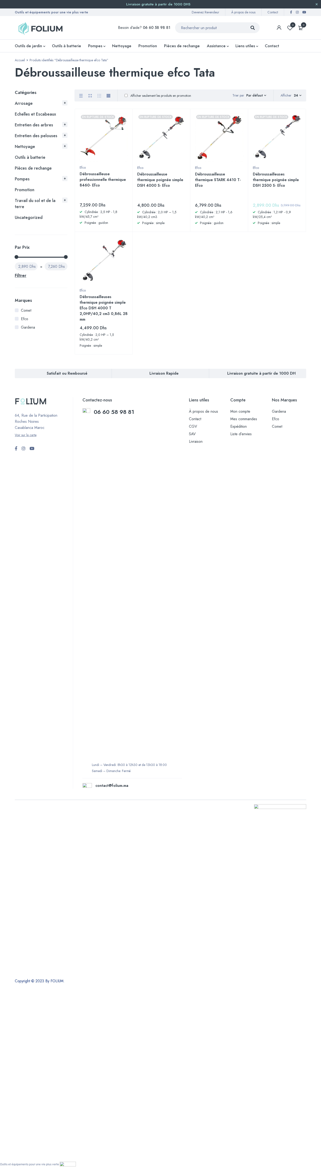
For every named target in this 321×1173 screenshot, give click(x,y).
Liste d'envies (293, 25)
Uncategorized (29, 217)
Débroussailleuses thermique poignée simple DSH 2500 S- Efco (276, 179)
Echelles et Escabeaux (35, 114)
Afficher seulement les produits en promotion (160, 95)
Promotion (24, 190)
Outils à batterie (30, 157)
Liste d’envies (241, 434)
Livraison (196, 441)
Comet (26, 310)
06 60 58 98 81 (115, 412)
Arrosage (24, 103)
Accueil (20, 60)
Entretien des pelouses (36, 136)
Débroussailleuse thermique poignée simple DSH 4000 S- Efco (160, 179)
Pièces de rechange (33, 168)
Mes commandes (243, 419)
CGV (193, 426)
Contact (272, 12)
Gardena (28, 327)
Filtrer (20, 275)
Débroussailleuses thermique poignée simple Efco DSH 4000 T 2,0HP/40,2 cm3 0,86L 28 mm (104, 308)
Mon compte (240, 411)
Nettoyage (25, 147)
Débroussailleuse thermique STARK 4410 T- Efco (218, 179)
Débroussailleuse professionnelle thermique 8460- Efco (103, 179)
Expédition (238, 426)
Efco (24, 319)
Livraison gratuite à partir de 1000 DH (261, 373)
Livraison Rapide (164, 373)
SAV (192, 434)
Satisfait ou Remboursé (67, 373)
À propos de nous (243, 12)
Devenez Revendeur (205, 12)
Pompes (22, 179)
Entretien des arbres (34, 125)
